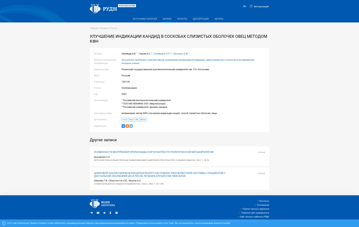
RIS (136, 119)
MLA (131, 119)
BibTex (143, 119)
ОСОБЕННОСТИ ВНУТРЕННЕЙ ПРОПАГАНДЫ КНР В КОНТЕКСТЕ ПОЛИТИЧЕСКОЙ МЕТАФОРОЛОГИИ (154, 152)
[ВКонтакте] (123, 126)
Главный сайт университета (255, 213)
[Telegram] (131, 126)
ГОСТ (125, 119)
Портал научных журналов (256, 209)
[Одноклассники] (127, 126)
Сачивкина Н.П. (162, 53)
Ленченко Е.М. (180, 53)
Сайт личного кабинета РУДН (254, 216)
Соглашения (263, 205)
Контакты (264, 201)
